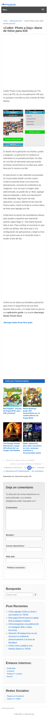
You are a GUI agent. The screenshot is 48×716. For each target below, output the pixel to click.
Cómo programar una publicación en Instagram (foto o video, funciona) (23, 627)
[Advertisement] (24, 61)
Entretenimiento (23, 471)
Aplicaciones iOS (16, 21)
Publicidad (11, 668)
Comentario (11, 507)
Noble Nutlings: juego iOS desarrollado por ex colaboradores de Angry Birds (31, 413)
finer (32, 468)
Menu (5, 10)
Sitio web (10, 556)
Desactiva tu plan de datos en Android (20, 460)
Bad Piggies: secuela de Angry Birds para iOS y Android (12, 410)
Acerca (10, 676)
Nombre (10, 534)
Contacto (10, 671)
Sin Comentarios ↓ (38, 471)
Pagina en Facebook (15, 696)
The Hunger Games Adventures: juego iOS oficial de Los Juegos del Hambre (11, 447)
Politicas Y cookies (14, 674)
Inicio (5, 21)
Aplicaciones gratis (21, 476)
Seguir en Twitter (14, 699)
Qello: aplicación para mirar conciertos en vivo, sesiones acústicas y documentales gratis (32, 448)
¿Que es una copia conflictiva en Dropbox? (26, 464)
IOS (30, 476)
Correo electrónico (15, 545)
